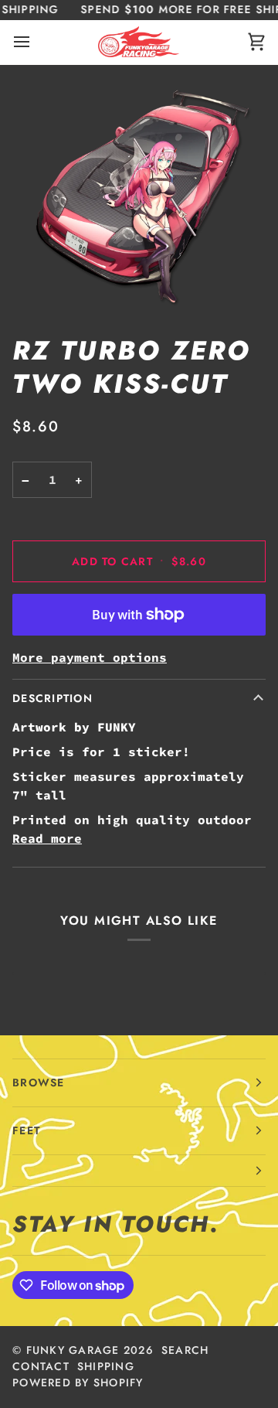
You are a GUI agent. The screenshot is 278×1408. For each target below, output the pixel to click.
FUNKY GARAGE (73, 1350)
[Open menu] (35, 42)
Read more (47, 838)
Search (185, 1350)
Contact (41, 1366)
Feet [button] (26, 1130)
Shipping (105, 1366)
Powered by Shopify (78, 1382)
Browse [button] (38, 1082)
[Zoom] (139, 193)
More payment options (89, 657)
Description (52, 698)
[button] (139, 1171)
